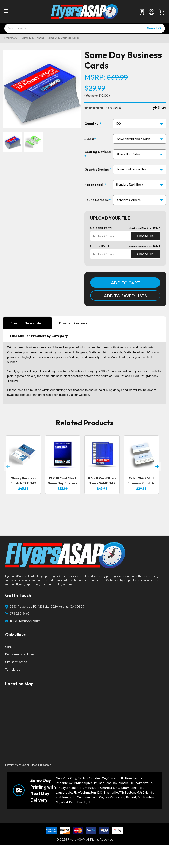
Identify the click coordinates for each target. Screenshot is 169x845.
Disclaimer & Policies (19, 654)
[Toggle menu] (10, 11)
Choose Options (23, 466)
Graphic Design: (97, 169)
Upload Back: (100, 246)
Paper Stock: (94, 185)
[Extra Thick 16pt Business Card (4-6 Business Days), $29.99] (141, 454)
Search (152, 28)
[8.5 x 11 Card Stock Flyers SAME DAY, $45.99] (102, 454)
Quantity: (92, 124)
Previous (8, 466)
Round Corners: (96, 200)
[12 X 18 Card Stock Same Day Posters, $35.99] (62, 454)
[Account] (151, 11)
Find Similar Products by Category (39, 335)
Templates (12, 669)
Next (157, 466)
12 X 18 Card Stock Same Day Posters (62, 480)
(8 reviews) (113, 108)
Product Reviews (73, 323)
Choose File (145, 236)
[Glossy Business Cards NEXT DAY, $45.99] (23, 454)
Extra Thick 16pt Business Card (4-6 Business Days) (141, 480)
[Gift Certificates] (141, 11)
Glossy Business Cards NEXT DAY (23, 480)
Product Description (27, 323)
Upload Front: (101, 228)
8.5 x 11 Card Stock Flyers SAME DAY (102, 480)
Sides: (89, 139)
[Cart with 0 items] (161, 12)
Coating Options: (97, 152)
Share (162, 108)
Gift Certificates (16, 662)
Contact (10, 647)
